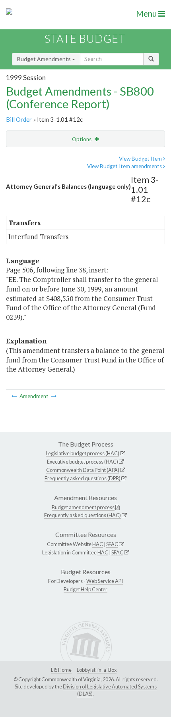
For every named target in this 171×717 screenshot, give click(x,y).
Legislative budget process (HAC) (82, 453)
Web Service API (104, 581)
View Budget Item (141, 158)
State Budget (85, 38)
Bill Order (19, 119)
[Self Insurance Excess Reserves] (15, 396)
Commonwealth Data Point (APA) (82, 470)
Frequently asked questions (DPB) (82, 478)
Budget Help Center (85, 589)
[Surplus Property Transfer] (53, 396)
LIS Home (61, 670)
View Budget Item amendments (125, 166)
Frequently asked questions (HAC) (82, 515)
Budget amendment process (83, 507)
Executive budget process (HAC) (82, 461)
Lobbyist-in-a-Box (97, 670)
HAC (97, 544)
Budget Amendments (44, 59)
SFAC (112, 544)
